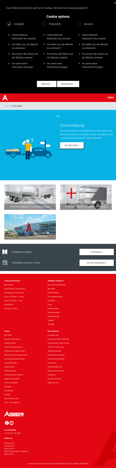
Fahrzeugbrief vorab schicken (58, 343)
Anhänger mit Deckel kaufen (14, 351)
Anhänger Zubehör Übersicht (58, 339)
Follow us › (8, 438)
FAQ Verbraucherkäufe (56, 359)
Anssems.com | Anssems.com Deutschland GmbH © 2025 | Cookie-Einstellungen (58, 463)
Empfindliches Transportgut (14, 289)
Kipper (50, 305)
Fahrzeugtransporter (55, 297)
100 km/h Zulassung (56, 347)
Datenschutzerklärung (56, 371)
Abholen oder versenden (56, 355)
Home (8, 106)
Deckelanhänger (53, 293)
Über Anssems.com (11, 399)
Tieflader (51, 320)
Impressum (52, 363)
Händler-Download (54, 379)
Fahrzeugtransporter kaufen (14, 359)
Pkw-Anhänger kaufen (12, 339)
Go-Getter (51, 324)
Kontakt (7, 395)
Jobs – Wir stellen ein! (12, 403)
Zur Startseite (71, 145)
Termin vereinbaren (96, 262)
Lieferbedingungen (54, 351)
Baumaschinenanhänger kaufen (16, 355)
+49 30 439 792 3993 (12, 433)
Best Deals (8, 335)
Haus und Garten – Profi (13, 301)
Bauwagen (51, 289)
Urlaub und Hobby (11, 309)
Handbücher (8, 391)
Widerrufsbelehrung (55, 367)
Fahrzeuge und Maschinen (14, 293)
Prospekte (96, 252)
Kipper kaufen (9, 367)
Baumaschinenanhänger (57, 285)
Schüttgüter (8, 305)
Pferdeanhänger (53, 316)
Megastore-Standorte (11, 379)
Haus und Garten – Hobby (14, 297)
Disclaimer (51, 375)
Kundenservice (53, 335)
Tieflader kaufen (10, 371)
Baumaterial (8, 285)
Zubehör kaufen (10, 343)
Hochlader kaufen (10, 363)
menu (111, 98)
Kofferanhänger (53, 309)
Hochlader (51, 301)
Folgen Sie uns (53, 383)
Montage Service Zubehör (13, 375)
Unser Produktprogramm (13, 347)
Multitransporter (54, 313)
